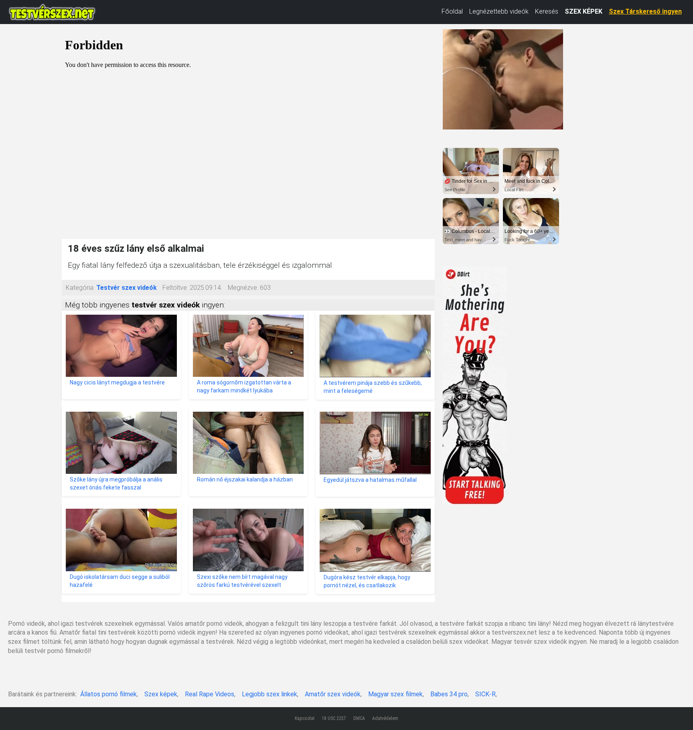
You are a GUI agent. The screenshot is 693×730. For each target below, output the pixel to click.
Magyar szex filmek (395, 694)
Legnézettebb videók (499, 11)
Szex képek (160, 694)
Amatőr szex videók (333, 694)
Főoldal (452, 11)
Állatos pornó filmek (108, 694)
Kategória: (80, 287)
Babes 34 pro (449, 694)
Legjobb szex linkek (269, 694)
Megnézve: (243, 287)
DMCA (359, 718)
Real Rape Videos (209, 694)
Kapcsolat (304, 718)
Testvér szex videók (126, 287)
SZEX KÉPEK (583, 11)
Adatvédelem (385, 718)
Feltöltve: (175, 287)
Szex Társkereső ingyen (645, 11)
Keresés (546, 11)
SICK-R (485, 694)
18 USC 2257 (334, 718)
